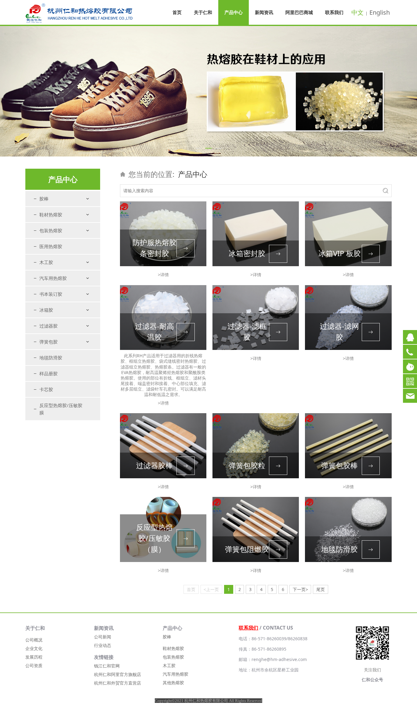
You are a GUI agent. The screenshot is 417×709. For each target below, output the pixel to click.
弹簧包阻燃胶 (247, 549)
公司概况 (33, 640)
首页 (177, 12)
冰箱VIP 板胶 (339, 253)
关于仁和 (203, 12)
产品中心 (233, 12)
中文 (357, 12)
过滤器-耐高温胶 (154, 331)
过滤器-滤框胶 (247, 331)
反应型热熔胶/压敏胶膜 (60, 409)
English (379, 12)
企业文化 (33, 648)
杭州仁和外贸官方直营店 (117, 683)
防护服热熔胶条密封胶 (154, 247)
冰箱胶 (46, 310)
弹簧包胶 (48, 342)
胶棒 (44, 199)
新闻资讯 (264, 12)
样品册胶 (48, 373)
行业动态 (102, 645)
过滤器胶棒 (154, 465)
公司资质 (33, 665)
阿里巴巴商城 (299, 12)
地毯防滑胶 (50, 357)
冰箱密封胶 (247, 253)
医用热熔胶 (50, 246)
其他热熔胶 (173, 682)
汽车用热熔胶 (53, 278)
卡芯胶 (46, 389)
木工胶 (46, 262)
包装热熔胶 (50, 230)
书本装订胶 (50, 294)
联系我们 (334, 12)
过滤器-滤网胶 (339, 331)
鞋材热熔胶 (50, 214)
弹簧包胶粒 (247, 465)
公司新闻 (102, 637)
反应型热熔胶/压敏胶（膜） (154, 538)
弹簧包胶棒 (339, 465)
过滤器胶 (48, 326)
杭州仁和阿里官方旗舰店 (117, 674)
